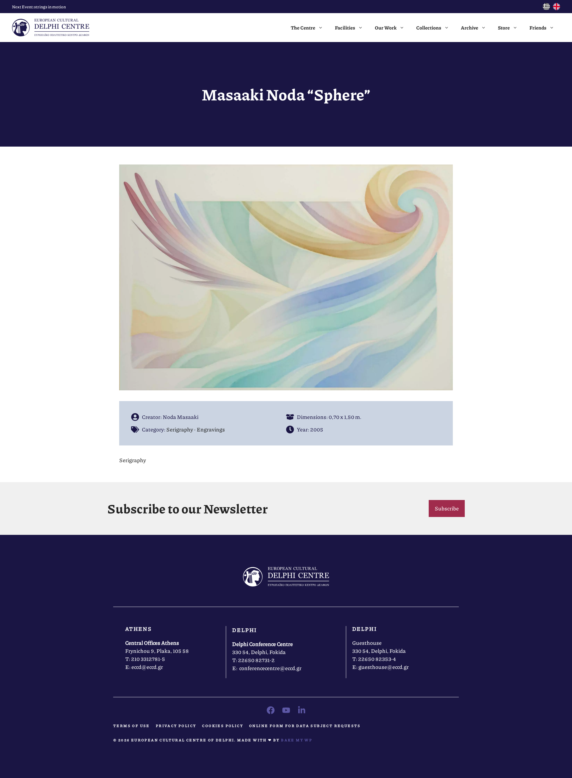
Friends (537, 27)
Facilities (345, 27)
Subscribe (447, 508)
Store (504, 27)
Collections (428, 27)
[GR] (546, 8)
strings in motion (50, 7)
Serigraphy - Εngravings (195, 429)
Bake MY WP (296, 740)
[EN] (556, 8)
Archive (469, 27)
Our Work (386, 27)
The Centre (303, 27)
